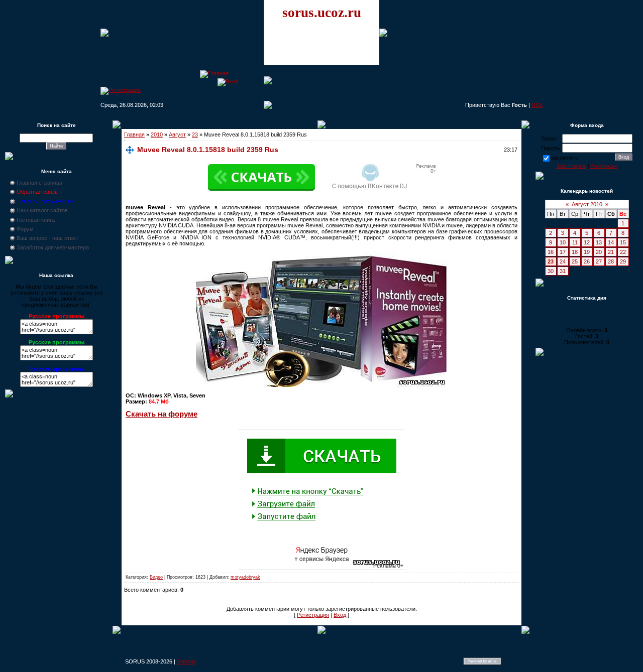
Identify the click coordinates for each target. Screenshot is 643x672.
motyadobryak (245, 577)
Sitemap (186, 661)
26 (587, 261)
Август (177, 134)
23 (195, 134)
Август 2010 (587, 204)
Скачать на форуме (161, 414)
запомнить (564, 158)
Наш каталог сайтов (42, 210)
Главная (134, 134)
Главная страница (39, 183)
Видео (156, 577)
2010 (157, 134)
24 (563, 261)
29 (623, 261)
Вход (340, 615)
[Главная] (214, 73)
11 (575, 242)
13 (599, 242)
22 (623, 252)
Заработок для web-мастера (53, 247)
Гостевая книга (36, 220)
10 (563, 242)
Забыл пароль (571, 166)
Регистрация (313, 615)
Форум (25, 229)
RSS (537, 105)
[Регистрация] (120, 90)
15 (623, 242)
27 (599, 261)
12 (587, 242)
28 (611, 261)
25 (575, 261)
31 (563, 271)
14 (611, 242)
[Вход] (228, 81)
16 (551, 252)
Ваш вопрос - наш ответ (47, 238)
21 (611, 252)
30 (551, 271)
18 (575, 252)
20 (599, 252)
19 (587, 252)
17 (563, 252)
